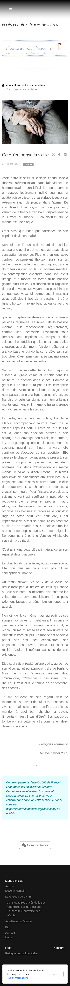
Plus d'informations (17, 977)
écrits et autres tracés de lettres (25, 85)
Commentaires (37, 845)
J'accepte (56, 974)
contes (28, 164)
